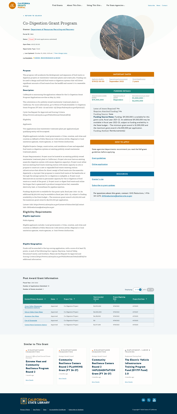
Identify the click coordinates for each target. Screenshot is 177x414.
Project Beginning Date (119, 298)
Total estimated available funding (99, 96)
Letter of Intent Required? (105, 108)
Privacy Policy (25, 410)
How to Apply (122, 142)
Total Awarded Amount (98, 298)
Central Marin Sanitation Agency (36, 325)
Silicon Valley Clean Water (34, 312)
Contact (164, 5)
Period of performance (139, 79)
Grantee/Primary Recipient (34, 299)
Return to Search (33, 15)
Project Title (68, 299)
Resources (122, 174)
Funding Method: (101, 131)
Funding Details (122, 91)
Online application (100, 164)
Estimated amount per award (140, 96)
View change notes (60, 53)
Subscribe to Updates (76, 410)
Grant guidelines (99, 158)
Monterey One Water (32, 316)
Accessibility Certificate (57, 410)
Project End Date (139, 299)
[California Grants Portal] (19, 5)
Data (44, 410)
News (158, 5)
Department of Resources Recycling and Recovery (52, 29)
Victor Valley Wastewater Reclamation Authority (33, 307)
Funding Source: (101, 114)
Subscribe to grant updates (103, 185)
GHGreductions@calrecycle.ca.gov (117, 196)
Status (53, 299)
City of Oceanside (31, 320)
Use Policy (36, 410)
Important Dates (122, 74)
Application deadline (98, 79)
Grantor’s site (97, 179)
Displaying (128, 289)
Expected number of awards (119, 96)
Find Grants (57, 5)
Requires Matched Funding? (106, 111)
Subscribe (151, 5)
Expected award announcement (118, 79)
